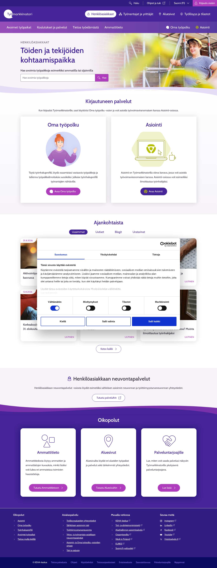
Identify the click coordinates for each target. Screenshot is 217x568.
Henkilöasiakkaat (102, 14)
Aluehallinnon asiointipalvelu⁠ (128, 529)
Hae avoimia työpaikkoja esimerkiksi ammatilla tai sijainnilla (56, 70)
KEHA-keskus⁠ (121, 520)
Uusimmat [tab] (78, 232)
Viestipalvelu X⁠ (171, 539)
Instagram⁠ (169, 520)
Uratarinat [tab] (139, 232)
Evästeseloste (125, 562)
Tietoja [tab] (156, 254)
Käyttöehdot (87, 562)
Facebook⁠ (168, 529)
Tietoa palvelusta (59, 562)
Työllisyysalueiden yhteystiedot (81, 520)
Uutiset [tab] (99, 232)
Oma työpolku (180, 27)
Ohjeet (74, 562)
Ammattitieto (114, 27)
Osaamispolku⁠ (122, 534)
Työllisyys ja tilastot (197, 14)
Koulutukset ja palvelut (52, 27)
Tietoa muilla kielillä (27, 539)
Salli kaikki (154, 321)
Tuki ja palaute (73, 550)
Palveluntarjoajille (162, 562)
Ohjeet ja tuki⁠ (154, 3)
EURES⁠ (118, 543)
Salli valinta (108, 321)
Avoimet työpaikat (19, 27)
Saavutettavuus (143, 562)
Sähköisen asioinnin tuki (78, 525)
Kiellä (63, 321)
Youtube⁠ (168, 534)
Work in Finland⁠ (122, 539)
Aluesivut (169, 14)
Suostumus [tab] (60, 254)
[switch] (90, 308)
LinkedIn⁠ (168, 525)
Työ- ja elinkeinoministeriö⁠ (127, 525)
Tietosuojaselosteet (106, 562)
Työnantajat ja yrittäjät (138, 14)
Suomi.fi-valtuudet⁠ (124, 548)
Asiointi (205, 27)
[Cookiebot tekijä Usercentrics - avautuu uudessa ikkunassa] (162, 244)
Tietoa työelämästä (86, 27)
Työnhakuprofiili (25, 529)
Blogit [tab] (118, 232)
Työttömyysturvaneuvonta (79, 529)
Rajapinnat (179, 562)
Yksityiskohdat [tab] (108, 254)
